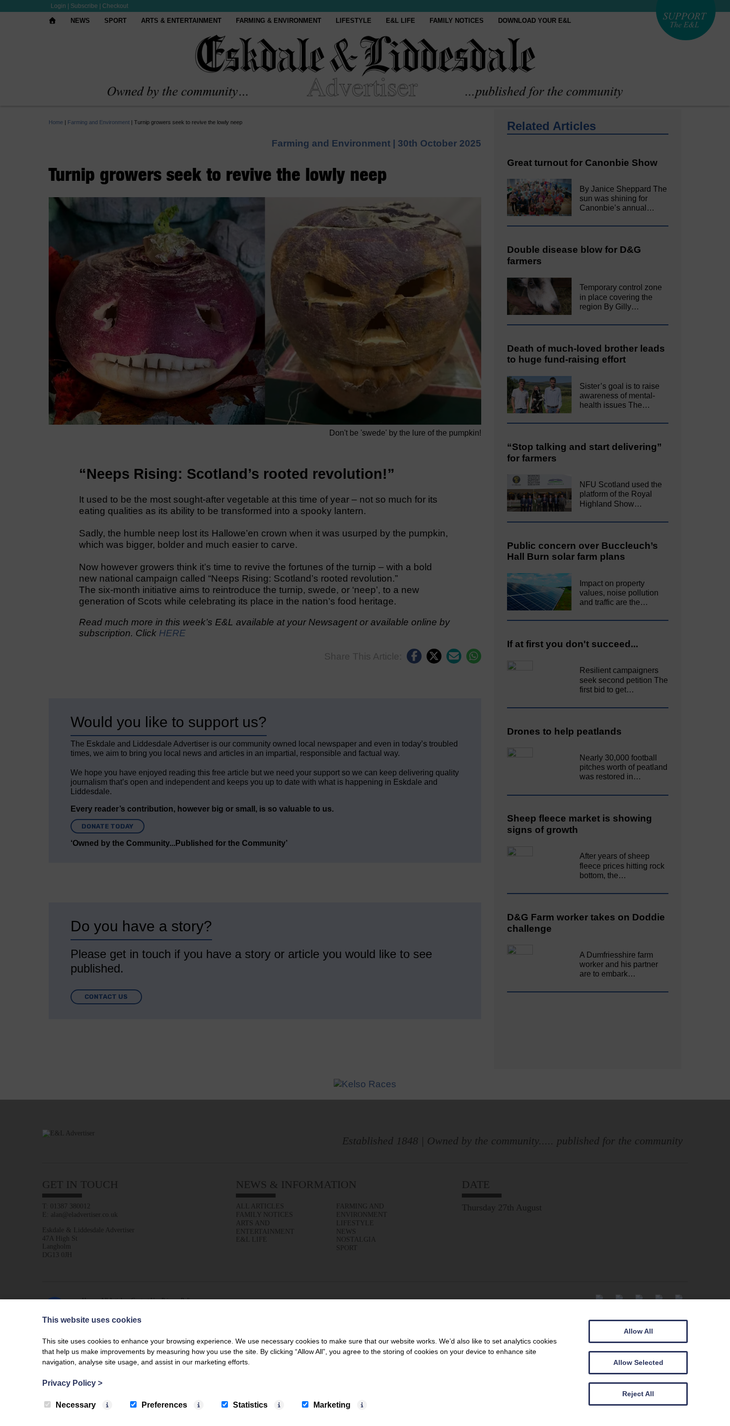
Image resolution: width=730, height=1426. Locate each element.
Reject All (638, 1394)
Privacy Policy (72, 1383)
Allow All (638, 1331)
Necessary (76, 1405)
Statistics (250, 1405)
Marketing (332, 1405)
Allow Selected (638, 1362)
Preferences (164, 1405)
